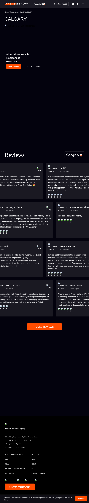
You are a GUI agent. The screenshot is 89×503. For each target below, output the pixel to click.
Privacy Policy (45, 139)
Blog (34, 468)
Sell (7, 464)
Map (6, 459)
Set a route (69, 407)
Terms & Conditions (56, 137)
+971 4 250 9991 (60, 4)
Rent (34, 464)
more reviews (44, 327)
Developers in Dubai (17, 12)
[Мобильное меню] (83, 4)
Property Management (15, 468)
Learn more (25, 498)
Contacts (9, 473)
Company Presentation (19, 487)
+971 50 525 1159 (20, 382)
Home (7, 12)
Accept (81, 499)
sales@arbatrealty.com (22, 392)
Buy (33, 459)
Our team (36, 455)
